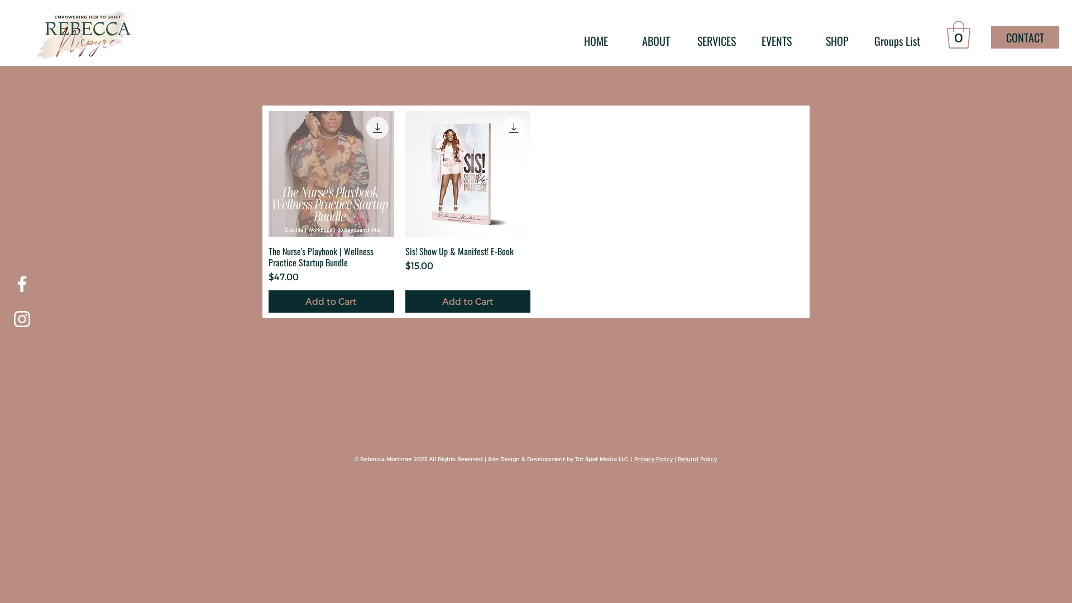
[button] (958, 35)
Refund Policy (697, 459)
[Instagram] (22, 319)
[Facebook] (22, 284)
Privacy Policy (653, 459)
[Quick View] (331, 174)
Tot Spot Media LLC (601, 459)
